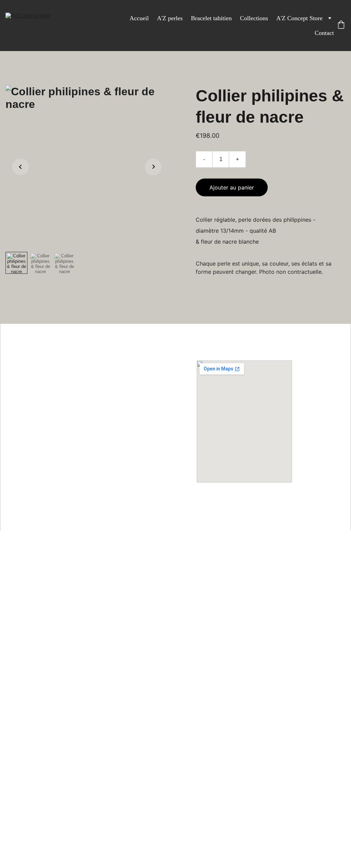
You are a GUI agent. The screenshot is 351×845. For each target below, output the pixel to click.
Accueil (139, 18)
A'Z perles (170, 18)
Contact (324, 32)
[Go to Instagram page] (111, 479)
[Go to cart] (341, 25)
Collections (254, 18)
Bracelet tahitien (211, 18)
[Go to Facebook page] (95, 479)
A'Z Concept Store (299, 18)
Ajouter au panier (231, 187)
